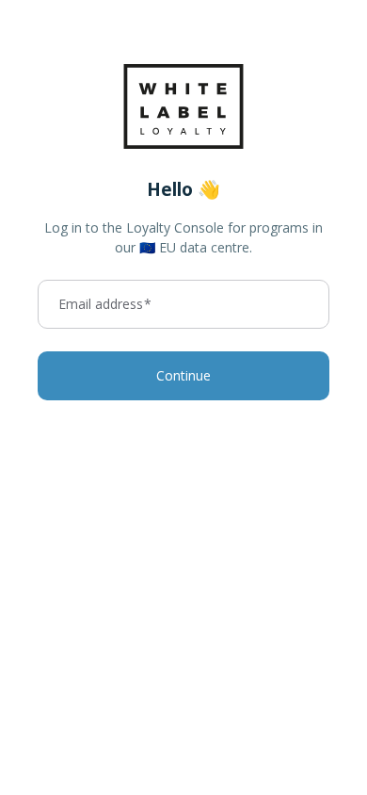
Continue (183, 375)
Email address (105, 304)
